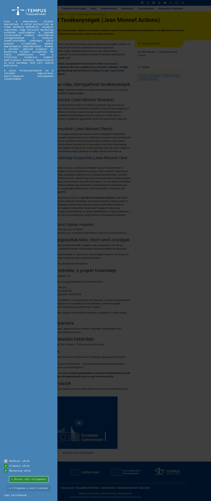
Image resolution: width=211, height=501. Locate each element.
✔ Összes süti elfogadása (28, 479)
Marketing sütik (20, 470)
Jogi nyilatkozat (15, 495)
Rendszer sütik (19, 461)
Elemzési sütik (19, 466)
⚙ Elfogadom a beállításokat (28, 488)
